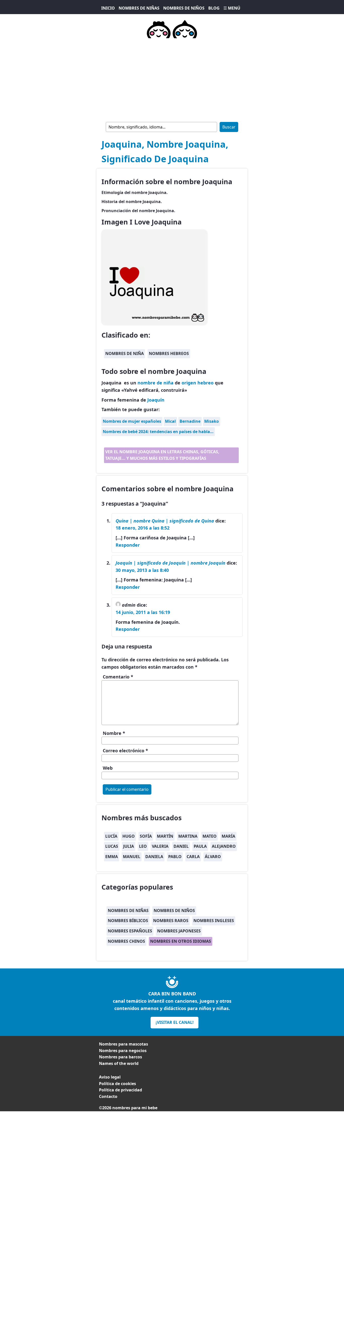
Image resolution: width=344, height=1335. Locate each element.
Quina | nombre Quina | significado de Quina (165, 521)
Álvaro (213, 856)
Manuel (131, 856)
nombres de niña (124, 353)
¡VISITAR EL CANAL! (175, 1022)
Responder (128, 545)
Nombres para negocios (123, 1050)
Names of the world (119, 1063)
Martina (187, 836)
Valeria (160, 846)
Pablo (175, 856)
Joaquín (155, 400)
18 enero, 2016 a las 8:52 (142, 528)
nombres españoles (130, 931)
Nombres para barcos (120, 1057)
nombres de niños (174, 910)
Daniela (154, 856)
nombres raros (170, 920)
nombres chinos (126, 941)
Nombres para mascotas (123, 1044)
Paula (200, 846)
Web (108, 768)
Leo (143, 846)
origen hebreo (198, 383)
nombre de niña (155, 383)
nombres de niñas (128, 910)
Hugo (128, 836)
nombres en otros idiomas (180, 941)
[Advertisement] (172, 79)
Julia (128, 846)
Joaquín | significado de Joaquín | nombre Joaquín (170, 563)
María (228, 836)
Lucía (111, 836)
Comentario (118, 677)
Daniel (181, 846)
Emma (111, 856)
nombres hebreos (169, 353)
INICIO (108, 8)
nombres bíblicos (128, 920)
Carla (193, 856)
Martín (165, 836)
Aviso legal (110, 1077)
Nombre (114, 733)
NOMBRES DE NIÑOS (183, 8)
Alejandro (224, 846)
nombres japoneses (179, 931)
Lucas (111, 846)
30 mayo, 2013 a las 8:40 (142, 570)
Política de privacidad (120, 1090)
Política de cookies (117, 1083)
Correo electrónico (125, 750)
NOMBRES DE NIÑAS (139, 8)
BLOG (214, 8)
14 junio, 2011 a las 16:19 (143, 612)
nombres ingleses (213, 920)
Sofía (146, 836)
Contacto (108, 1096)
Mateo (209, 836)
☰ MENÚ (231, 8)
